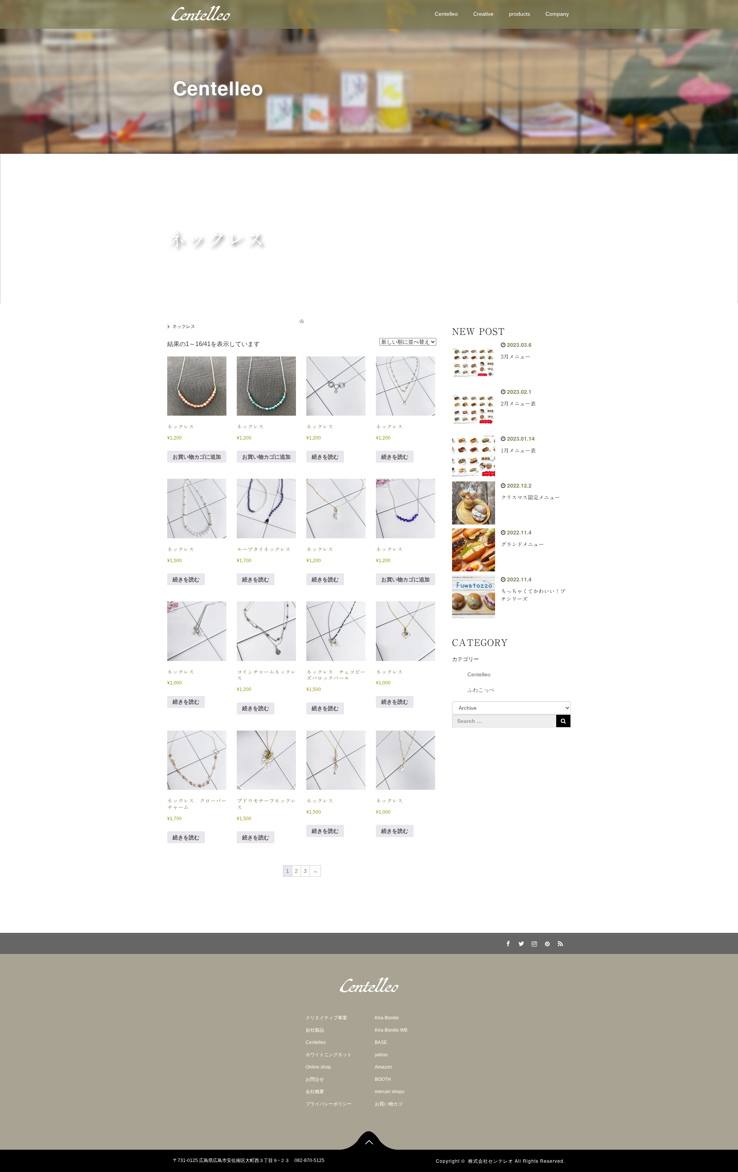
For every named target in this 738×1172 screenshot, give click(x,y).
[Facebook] (507, 942)
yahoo (381, 1054)
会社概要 (315, 1091)
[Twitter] (520, 942)
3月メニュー (515, 357)
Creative (483, 14)
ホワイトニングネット (329, 1054)
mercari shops (389, 1091)
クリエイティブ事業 (326, 1018)
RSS (559, 942)
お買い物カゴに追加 (197, 457)
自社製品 (315, 1030)
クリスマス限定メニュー (530, 497)
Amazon (383, 1067)
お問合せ (315, 1079)
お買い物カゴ (388, 1104)
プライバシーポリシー (329, 1104)
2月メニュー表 (518, 403)
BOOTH (383, 1079)
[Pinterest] (546, 942)
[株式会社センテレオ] (201, 13)
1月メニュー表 (518, 450)
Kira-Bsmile (387, 1018)
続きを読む (325, 457)
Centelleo (446, 14)
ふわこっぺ (480, 690)
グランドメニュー (522, 544)
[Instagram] (533, 942)
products (519, 14)
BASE (381, 1042)
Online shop (318, 1067)
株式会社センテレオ (490, 1160)
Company (557, 14)
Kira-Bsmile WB (391, 1030)
